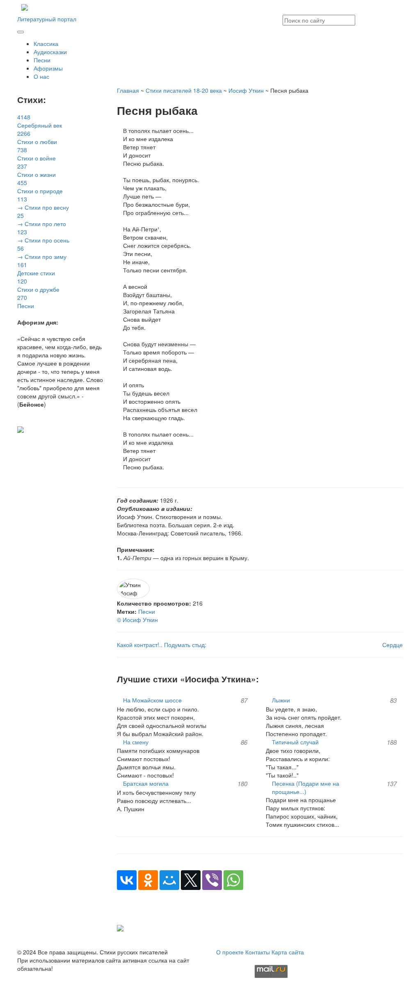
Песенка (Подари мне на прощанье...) (305, 787)
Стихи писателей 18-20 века (184, 90)
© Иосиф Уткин (137, 619)
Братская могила (146, 783)
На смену (135, 742)
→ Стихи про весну (43, 203)
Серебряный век (39, 121)
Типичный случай (295, 742)
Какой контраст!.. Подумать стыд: (161, 644)
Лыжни (281, 700)
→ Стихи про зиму (41, 252)
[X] (191, 880)
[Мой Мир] (169, 880)
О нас (41, 76)
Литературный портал (46, 19)
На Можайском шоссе (152, 700)
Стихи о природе (40, 186)
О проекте (230, 952)
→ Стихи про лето (41, 219)
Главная (128, 90)
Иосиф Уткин (246, 90)
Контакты (257, 952)
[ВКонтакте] (127, 880)
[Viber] (212, 880)
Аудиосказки (50, 52)
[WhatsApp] (233, 880)
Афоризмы (48, 68)
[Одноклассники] (148, 880)
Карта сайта (288, 952)
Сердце (392, 644)
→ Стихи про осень (43, 236)
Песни (42, 60)
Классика (46, 43)
